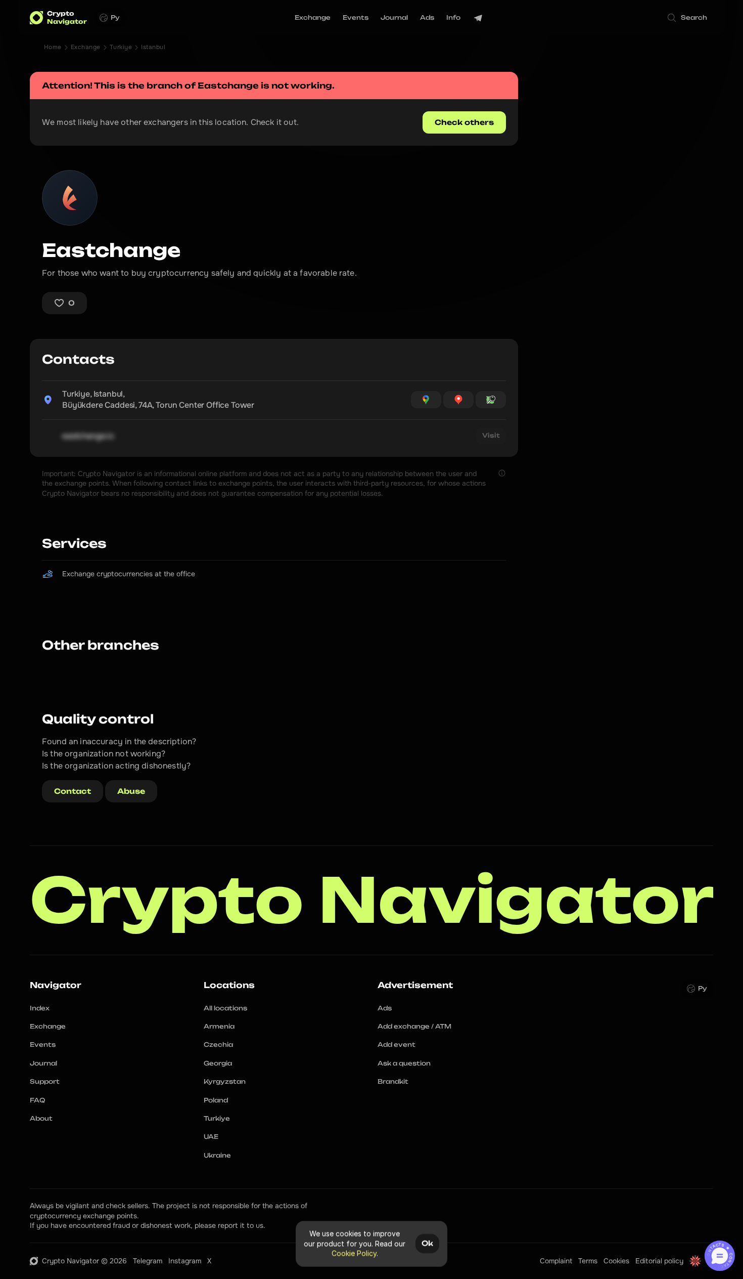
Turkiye (121, 47)
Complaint (556, 1260)
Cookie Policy (354, 1253)
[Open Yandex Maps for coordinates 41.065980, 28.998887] (458, 399)
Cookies (616, 1260)
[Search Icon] (688, 18)
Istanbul (153, 47)
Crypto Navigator (372, 900)
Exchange (86, 47)
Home (53, 47)
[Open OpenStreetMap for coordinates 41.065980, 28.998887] (491, 399)
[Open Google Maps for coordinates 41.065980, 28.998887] (426, 399)
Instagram (184, 1260)
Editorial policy (659, 1260)
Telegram (147, 1260)
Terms (587, 1260)
